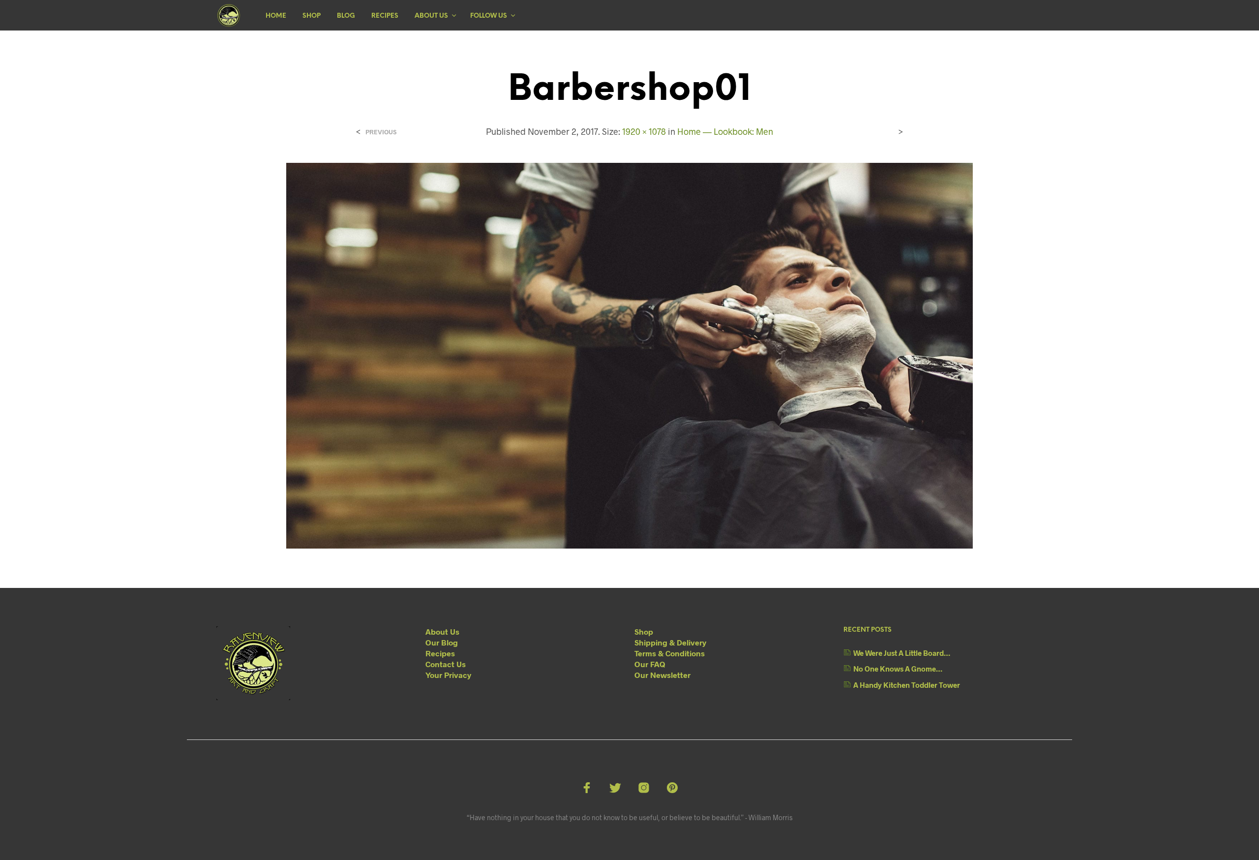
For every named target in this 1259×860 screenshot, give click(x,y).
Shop (311, 16)
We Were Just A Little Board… (901, 652)
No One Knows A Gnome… (897, 668)
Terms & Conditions (669, 653)
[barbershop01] (629, 354)
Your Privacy (448, 674)
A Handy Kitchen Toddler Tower (906, 684)
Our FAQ (649, 664)
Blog (346, 16)
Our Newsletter (662, 674)
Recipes (384, 16)
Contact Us (445, 664)
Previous (380, 132)
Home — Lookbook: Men (725, 131)
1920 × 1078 (644, 131)
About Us (431, 16)
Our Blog (441, 642)
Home (276, 16)
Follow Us (488, 16)
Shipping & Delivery (670, 642)
